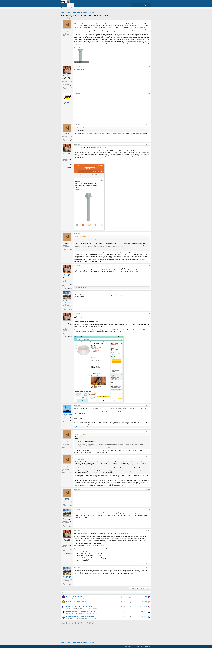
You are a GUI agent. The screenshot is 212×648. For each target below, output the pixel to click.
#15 (149, 567)
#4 (149, 144)
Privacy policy (136, 646)
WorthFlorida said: (79, 128)
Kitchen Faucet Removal (74, 596)
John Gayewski (143, 618)
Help (142, 646)
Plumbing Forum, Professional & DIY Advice (86, 598)
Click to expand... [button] (112, 250)
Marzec (64, 18)
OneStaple (68, 613)
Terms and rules (128, 646)
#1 (149, 21)
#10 (149, 431)
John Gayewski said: (80, 459)
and (85, 427)
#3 (149, 124)
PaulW (67, 618)
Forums (70, 5)
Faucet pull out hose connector (76, 601)
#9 (149, 405)
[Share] (147, 21)
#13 (149, 509)
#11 (149, 456)
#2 (149, 67)
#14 (149, 530)
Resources (89, 5)
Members (98, 5)
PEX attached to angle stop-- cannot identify (80, 617)
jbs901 (67, 598)
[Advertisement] (88, 107)
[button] (83, 5)
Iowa (71, 423)
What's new (79, 5)
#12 (149, 489)
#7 (149, 292)
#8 (149, 313)
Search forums (71, 8)
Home (64, 5)
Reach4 (145, 608)
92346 (70, 309)
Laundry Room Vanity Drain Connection (79, 606)
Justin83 (68, 608)
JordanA (68, 603)
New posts (63, 8)
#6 (149, 265)
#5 (149, 233)
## (149, 93)
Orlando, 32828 (68, 90)
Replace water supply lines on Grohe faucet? (80, 612)
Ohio (71, 37)
